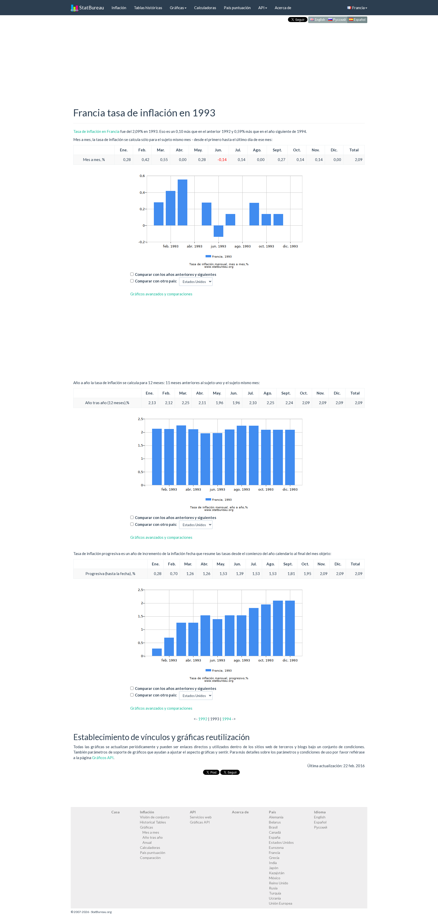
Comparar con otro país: (156, 281)
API (261, 7)
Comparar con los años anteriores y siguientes (175, 274)
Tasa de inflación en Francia (96, 131)
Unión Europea (280, 903)
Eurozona (276, 847)
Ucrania (275, 898)
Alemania (276, 817)
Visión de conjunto (155, 817)
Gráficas (177, 7)
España (274, 837)
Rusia (273, 888)
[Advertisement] (219, 59)
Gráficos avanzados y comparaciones (161, 294)
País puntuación (237, 7)
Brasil (273, 827)
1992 (202, 718)
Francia (358, 7)
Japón (273, 868)
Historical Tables (153, 822)
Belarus (275, 822)
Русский (339, 19)
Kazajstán (276, 873)
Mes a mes (150, 832)
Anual (147, 842)
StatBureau (91, 7)
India (273, 863)
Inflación (119, 7)
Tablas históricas (148, 7)
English (319, 19)
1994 (226, 718)
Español (359, 19)
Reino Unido (278, 883)
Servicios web (201, 817)
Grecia (274, 857)
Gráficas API (200, 822)
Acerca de (283, 7)
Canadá (275, 832)
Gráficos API (103, 757)
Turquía (275, 893)
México (274, 878)
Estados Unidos (281, 842)
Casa (115, 812)
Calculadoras (205, 7)
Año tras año (152, 837)
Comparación (150, 857)
